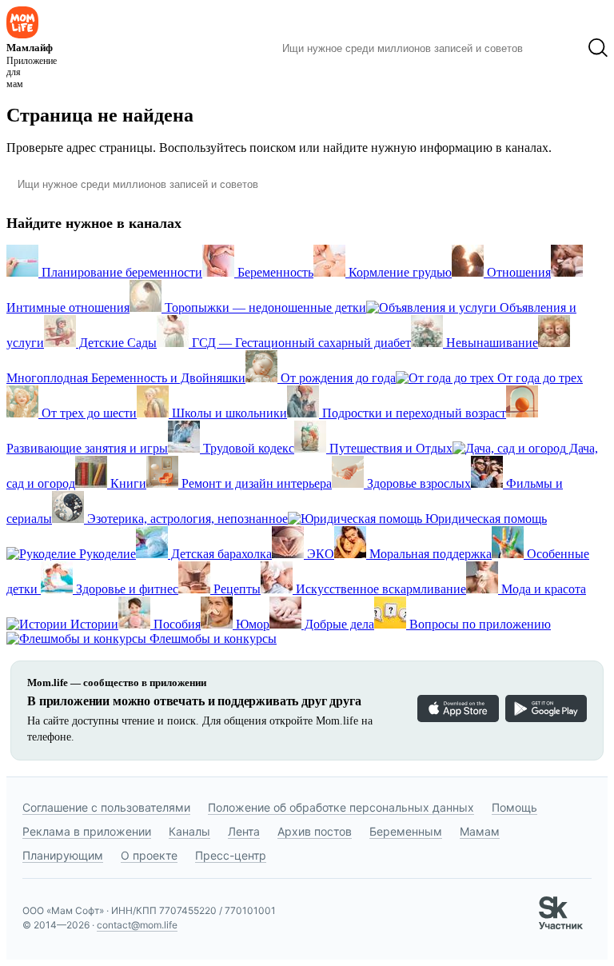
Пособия (175, 624)
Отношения (517, 272)
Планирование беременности (120, 272)
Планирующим (62, 855)
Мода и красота (542, 589)
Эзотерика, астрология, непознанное (186, 518)
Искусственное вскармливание (379, 589)
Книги (126, 483)
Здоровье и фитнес (125, 589)
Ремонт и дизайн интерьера (255, 483)
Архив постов (314, 831)
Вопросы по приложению (478, 624)
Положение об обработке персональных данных (341, 807)
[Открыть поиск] (598, 48)
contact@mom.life (137, 925)
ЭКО (319, 554)
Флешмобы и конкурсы (211, 638)
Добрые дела (337, 624)
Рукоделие (106, 554)
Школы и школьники (228, 413)
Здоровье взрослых (417, 483)
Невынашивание (490, 342)
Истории (92, 624)
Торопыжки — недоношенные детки (263, 307)
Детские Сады (116, 342)
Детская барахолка (220, 554)
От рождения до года (336, 378)
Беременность (273, 272)
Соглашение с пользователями (106, 807)
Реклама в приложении (86, 831)
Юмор (251, 624)
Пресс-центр (230, 855)
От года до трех (538, 378)
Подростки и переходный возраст (412, 413)
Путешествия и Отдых (389, 448)
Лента (244, 831)
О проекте (149, 855)
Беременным (405, 831)
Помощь (514, 807)
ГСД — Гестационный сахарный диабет (300, 342)
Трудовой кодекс (247, 448)
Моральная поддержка (429, 554)
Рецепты (235, 589)
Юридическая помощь (484, 518)
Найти (555, 48)
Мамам (480, 831)
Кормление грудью (398, 272)
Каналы (189, 831)
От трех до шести (87, 413)
